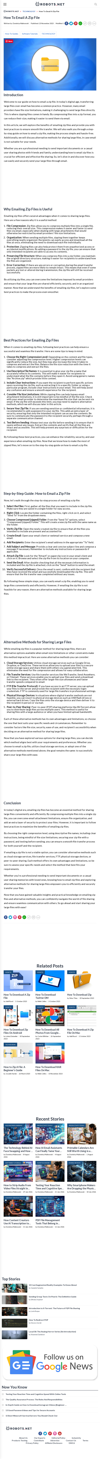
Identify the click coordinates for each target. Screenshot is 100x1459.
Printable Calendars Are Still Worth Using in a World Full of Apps (80, 1151)
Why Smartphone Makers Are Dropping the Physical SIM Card (81, 1188)
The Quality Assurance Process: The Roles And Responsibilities (34, 1399)
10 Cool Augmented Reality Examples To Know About (53, 1285)
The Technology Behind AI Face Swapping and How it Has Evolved (18, 1151)
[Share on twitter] (71, 23)
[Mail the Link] (89, 23)
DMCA (72, 1443)
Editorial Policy (58, 1438)
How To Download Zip (79, 994)
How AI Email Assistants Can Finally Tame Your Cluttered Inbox (48, 1151)
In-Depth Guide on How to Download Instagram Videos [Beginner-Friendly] (35, 1405)
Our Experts (39, 1438)
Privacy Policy (32, 1443)
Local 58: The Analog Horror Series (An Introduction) (52, 1331)
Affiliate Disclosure (53, 1443)
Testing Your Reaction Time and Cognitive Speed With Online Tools (50, 1188)
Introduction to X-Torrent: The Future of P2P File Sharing (54, 1308)
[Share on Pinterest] (76, 23)
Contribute (39, 1440)
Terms (85, 1440)
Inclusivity (76, 1438)
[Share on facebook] (66, 23)
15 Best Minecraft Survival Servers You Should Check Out (31, 1415)
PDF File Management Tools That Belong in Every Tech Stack (47, 1223)
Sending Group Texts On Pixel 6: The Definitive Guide (52, 1296)
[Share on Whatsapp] (80, 23)
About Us (23, 1438)
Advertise (54, 1440)
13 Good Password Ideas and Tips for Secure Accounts (30, 1410)
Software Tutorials (30, 33)
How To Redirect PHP (38, 1320)
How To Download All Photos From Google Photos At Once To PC (47, 1032)
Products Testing (19, 1440)
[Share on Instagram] (15, 917)
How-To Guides (11, 33)
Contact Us (71, 1440)
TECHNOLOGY (48, 33)
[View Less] (94, 23)
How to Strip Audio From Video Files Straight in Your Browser (17, 1188)
